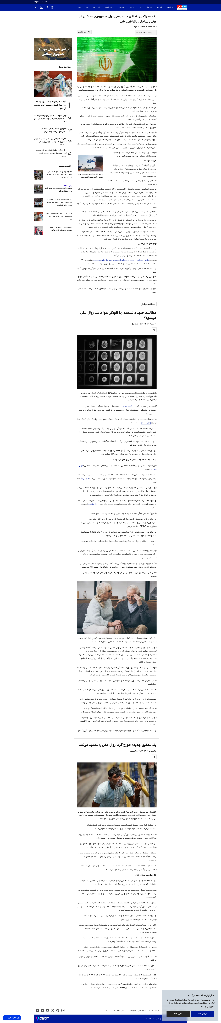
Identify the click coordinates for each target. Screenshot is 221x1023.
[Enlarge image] (117, 362)
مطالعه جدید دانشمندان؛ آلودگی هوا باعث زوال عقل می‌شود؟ (118, 315)
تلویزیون (159, 7)
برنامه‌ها (170, 7)
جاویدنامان (109, 7)
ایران (139, 7)
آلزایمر (86, 478)
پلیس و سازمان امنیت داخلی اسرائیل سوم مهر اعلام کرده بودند (122, 260)
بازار (79, 7)
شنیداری (149, 7)
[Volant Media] (42, 1019)
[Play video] (41, 7)
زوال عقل (147, 422)
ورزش (87, 7)
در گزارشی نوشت (127, 406)
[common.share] (154, 329)
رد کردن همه (178, 1013)
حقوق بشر (121, 7)
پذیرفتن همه (203, 1013)
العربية (44, 2)
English (37, 2)
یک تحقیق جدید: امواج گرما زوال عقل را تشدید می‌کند (118, 745)
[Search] (47, 7)
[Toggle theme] (36, 7)
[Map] (52, 7)
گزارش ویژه (97, 7)
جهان (132, 7)
